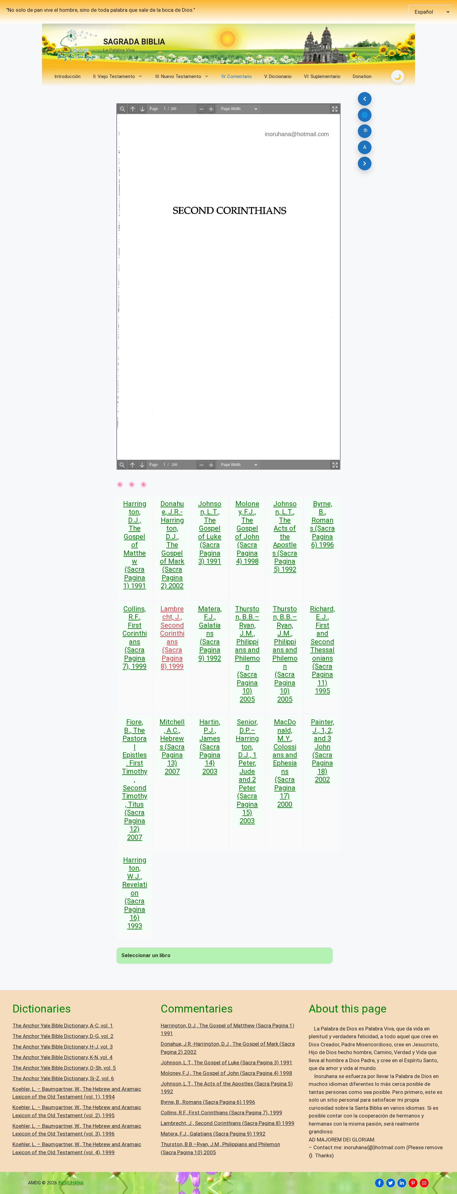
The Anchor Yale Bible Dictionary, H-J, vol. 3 (62, 1047)
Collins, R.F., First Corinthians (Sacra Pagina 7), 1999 (134, 637)
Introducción (67, 76)
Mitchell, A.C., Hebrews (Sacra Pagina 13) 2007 (172, 746)
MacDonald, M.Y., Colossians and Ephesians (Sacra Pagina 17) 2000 (285, 763)
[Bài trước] (365, 99)
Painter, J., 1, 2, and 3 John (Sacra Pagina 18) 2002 (322, 750)
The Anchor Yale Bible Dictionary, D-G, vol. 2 (62, 1036)
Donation (362, 76)
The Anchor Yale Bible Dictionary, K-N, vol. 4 (62, 1057)
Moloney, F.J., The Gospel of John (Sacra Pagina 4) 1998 (247, 532)
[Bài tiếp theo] (365, 163)
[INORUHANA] (379, 1183)
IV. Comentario (236, 76)
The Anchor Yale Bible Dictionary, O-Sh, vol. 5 (64, 1068)
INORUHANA (71, 1183)
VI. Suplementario (322, 76)
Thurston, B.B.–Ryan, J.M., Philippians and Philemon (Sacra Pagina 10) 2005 (247, 654)
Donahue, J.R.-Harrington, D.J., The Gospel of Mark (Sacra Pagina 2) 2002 (172, 545)
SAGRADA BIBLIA (134, 41)
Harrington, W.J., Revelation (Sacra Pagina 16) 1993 (134, 893)
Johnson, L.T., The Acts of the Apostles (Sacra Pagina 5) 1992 (284, 537)
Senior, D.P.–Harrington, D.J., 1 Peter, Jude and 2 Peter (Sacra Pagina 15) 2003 (247, 771)
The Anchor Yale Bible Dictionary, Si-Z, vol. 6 (63, 1078)
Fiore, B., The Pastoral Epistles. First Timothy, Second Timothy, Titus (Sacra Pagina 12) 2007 (134, 779)
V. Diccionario (278, 76)
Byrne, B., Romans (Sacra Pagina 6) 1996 (322, 524)
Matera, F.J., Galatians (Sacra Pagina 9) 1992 (210, 633)
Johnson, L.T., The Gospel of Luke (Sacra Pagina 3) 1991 (209, 532)
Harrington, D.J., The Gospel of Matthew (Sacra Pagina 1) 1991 (134, 545)
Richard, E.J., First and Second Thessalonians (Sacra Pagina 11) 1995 (322, 650)
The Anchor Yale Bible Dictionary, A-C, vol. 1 (62, 1025)
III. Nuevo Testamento (178, 76)
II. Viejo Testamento (114, 76)
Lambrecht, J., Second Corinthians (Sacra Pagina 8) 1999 (172, 637)
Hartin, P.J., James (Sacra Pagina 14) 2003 (209, 746)
